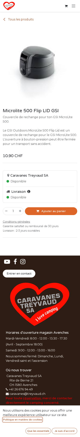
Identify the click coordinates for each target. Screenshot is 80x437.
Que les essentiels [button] (38, 431)
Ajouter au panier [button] (53, 211)
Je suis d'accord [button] (64, 431)
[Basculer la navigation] (73, 6)
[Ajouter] (20, 211)
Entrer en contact (19, 273)
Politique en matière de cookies (22, 419)
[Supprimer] (6, 211)
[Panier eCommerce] (66, 6)
